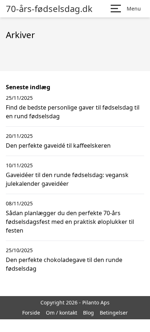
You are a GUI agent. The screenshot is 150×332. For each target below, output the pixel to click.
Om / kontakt (61, 312)
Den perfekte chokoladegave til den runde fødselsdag (64, 264)
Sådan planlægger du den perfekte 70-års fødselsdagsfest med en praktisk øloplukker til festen (70, 221)
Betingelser (114, 312)
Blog (88, 312)
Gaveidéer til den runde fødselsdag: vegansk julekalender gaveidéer (67, 179)
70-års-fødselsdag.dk (49, 9)
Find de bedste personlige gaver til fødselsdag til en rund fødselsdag (72, 111)
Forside (31, 312)
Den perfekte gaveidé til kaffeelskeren (58, 145)
